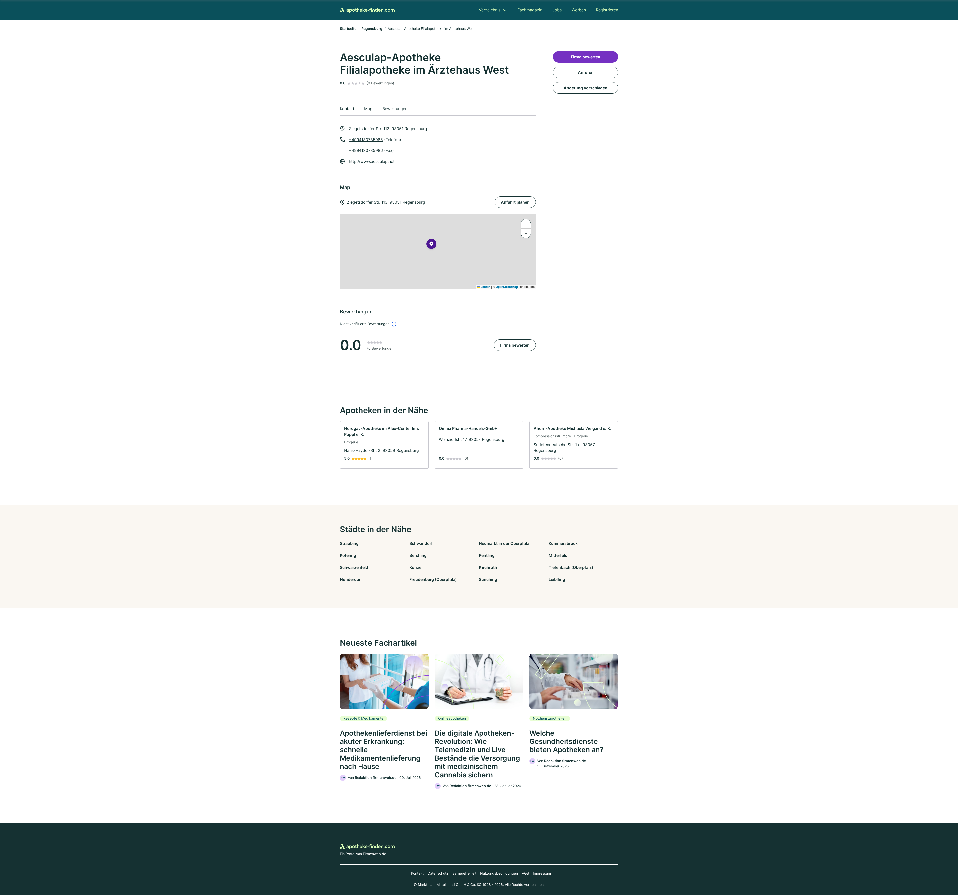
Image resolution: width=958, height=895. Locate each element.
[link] (384, 445)
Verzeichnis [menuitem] (489, 9)
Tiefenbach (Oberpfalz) (571, 567)
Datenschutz (438, 873)
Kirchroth (488, 567)
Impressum (542, 873)
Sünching (488, 579)
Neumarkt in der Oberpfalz (504, 543)
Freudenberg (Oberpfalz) (433, 579)
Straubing (349, 543)
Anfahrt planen (515, 202)
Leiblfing (557, 579)
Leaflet (485, 286)
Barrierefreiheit (464, 873)
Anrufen (586, 72)
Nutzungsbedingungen (499, 873)
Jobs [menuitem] (557, 9)
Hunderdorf (351, 579)
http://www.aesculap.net (372, 161)
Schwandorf (421, 543)
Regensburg (371, 28)
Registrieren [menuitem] (607, 9)
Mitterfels (558, 555)
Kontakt (417, 873)
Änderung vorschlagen (585, 87)
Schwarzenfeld (354, 567)
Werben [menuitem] (579, 9)
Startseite (348, 28)
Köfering (348, 555)
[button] (431, 244)
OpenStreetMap (507, 286)
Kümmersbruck (563, 543)
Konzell (416, 567)
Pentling (487, 555)
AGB (525, 873)
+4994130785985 (366, 139)
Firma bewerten (515, 345)
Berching (418, 555)
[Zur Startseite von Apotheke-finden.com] (367, 10)
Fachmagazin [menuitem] (529, 9)
